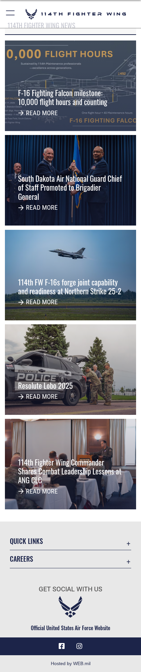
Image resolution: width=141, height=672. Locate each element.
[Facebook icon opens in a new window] (62, 646)
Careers (21, 559)
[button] (10, 14)
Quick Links (26, 541)
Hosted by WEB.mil (71, 663)
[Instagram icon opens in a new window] (79, 646)
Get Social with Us (70, 589)
